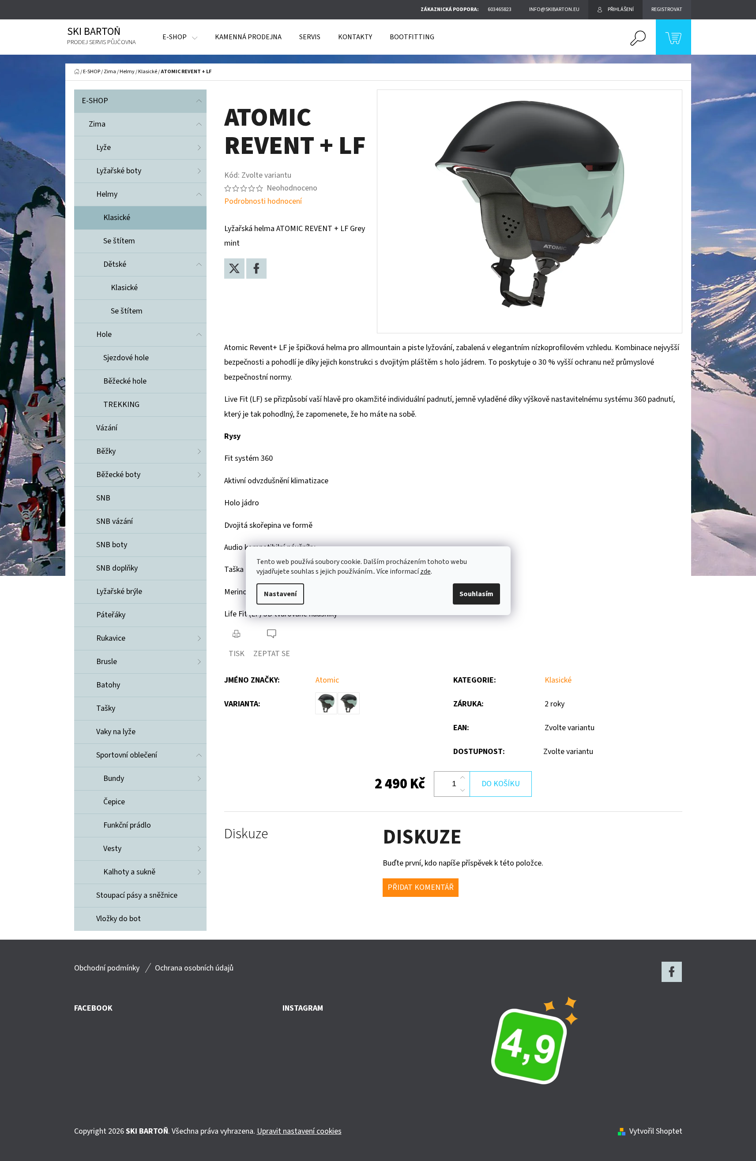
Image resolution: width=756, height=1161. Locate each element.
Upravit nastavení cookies (299, 1131)
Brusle (106, 661)
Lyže (103, 147)
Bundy (113, 778)
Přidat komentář (420, 887)
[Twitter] (234, 268)
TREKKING (121, 404)
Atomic (327, 680)
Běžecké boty (118, 474)
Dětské (114, 264)
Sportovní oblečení (126, 755)
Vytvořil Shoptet (655, 1131)
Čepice (114, 801)
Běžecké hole (125, 381)
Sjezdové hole (126, 357)
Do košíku (500, 783)
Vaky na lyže (115, 731)
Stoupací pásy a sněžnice (136, 895)
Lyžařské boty (118, 170)
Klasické (116, 217)
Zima (97, 124)
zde (425, 571)
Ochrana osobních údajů (194, 968)
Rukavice (110, 638)
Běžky (106, 451)
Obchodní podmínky (106, 968)
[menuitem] (180, 37)
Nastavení (280, 594)
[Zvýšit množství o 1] (462, 778)
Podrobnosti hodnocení (263, 201)
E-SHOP (95, 100)
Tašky (105, 708)
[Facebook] (256, 268)
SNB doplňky (117, 568)
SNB (103, 498)
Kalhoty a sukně (129, 871)
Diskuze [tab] (246, 834)
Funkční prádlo (127, 825)
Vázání (106, 427)
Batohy (108, 685)
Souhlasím (476, 594)
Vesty (112, 848)
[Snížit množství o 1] (462, 790)
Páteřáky (110, 614)
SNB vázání (114, 521)
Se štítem (119, 240)
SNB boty (111, 544)
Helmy (106, 194)
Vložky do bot (118, 918)
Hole (104, 334)
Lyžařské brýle (119, 591)
